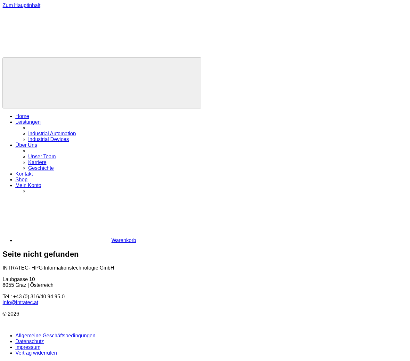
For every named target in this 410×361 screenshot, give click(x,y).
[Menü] (102, 83)
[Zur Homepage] (51, 54)
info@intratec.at (20, 302)
